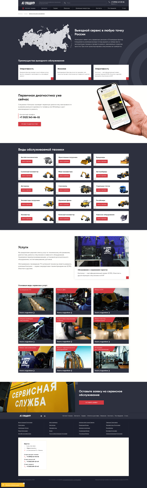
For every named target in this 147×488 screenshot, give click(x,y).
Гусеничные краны (84, 431)
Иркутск (113, 4)
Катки (50, 431)
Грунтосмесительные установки (58, 433)
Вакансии (67, 8)
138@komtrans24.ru (31, 448)
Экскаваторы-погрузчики (113, 425)
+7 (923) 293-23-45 (33, 466)
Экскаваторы (53, 428)
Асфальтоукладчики (84, 428)
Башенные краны (84, 425)
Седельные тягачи (23, 428)
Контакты (99, 8)
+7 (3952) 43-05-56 (117, 2)
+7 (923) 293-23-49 (33, 461)
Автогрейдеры (53, 422)
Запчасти (44, 8)
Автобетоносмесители (24, 433)
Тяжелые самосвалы (112, 422)
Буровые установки (111, 431)
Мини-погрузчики (23, 431)
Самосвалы (21, 425)
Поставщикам (112, 8)
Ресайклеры (109, 428)
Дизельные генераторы (83, 8)
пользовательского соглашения (72, 479)
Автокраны (52, 425)
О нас (124, 8)
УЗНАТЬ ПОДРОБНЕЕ (26, 161)
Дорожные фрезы (84, 433)
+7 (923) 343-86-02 (30, 117)
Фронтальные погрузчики (25, 422)
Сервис (55, 8)
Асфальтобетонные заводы (86, 422)
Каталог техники (30, 8)
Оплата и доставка (93, 416)
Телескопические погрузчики (114, 433)
